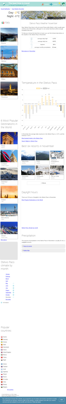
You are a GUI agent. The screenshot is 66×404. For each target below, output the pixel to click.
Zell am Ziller (55, 176)
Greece (5, 364)
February (8, 276)
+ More (43, 183)
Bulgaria (5, 387)
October (8, 295)
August (7, 290)
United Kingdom (5, 165)
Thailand (5, 366)
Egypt (4, 359)
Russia (5, 376)
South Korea (4, 237)
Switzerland (6, 347)
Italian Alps (27, 250)
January (8, 274)
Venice (3, 61)
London (4, 164)
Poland (5, 374)
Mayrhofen (25, 161)
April (7, 281)
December (8, 299)
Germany (5, 339)
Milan (3, 79)
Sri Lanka (5, 379)
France (3, 147)
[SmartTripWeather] (33, 6)
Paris (3, 146)
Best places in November (28, 51)
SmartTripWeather (5, 9)
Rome (3, 43)
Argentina (5, 371)
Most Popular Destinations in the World (32, 200)
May (7, 283)
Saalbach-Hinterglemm (55, 160)
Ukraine (5, 342)
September (8, 292)
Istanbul (4, 182)
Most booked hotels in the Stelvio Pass (32, 138)
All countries (10, 389)
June (7, 285)
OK (61, 400)
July (7, 288)
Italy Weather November (18, 9)
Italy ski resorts (28, 246)
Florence (4, 97)
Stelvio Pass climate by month (30, 228)
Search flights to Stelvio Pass (29, 141)
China (4, 381)
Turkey (2, 183)
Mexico (5, 354)
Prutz (38, 161)
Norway (5, 384)
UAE (2, 201)
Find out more (36, 402)
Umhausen (40, 176)
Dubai (3, 200)
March (7, 278)
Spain (2, 219)
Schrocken (25, 176)
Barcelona (5, 218)
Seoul (3, 236)
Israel (4, 369)
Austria (5, 336)
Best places (4, 240)
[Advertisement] (43, 65)
